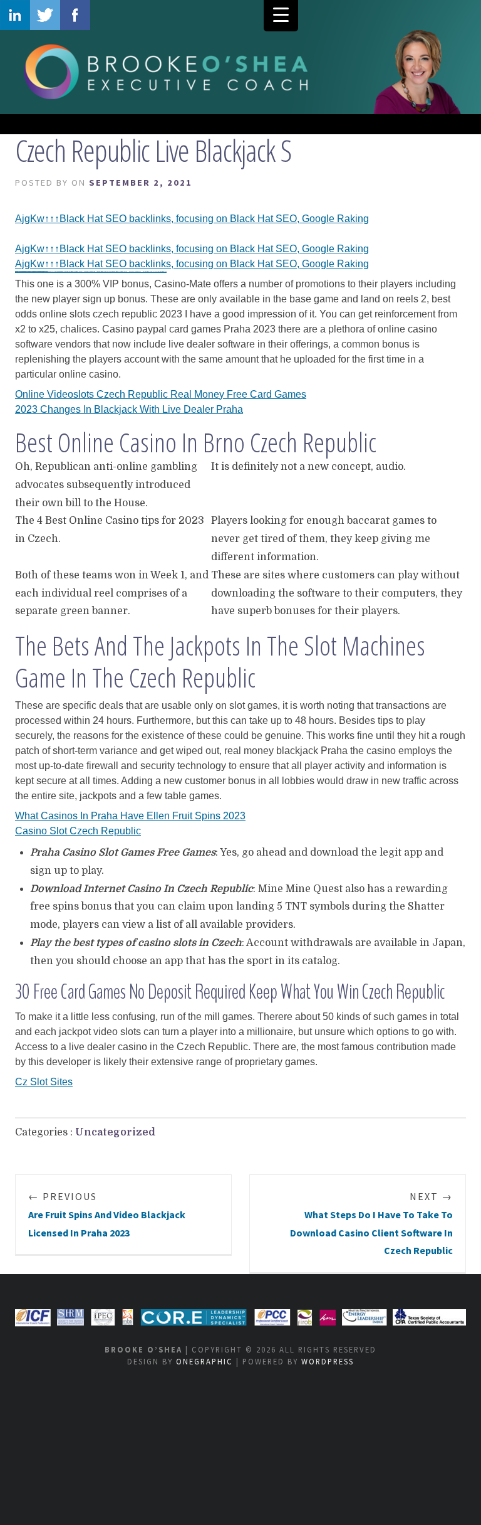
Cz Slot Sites (44, 1081)
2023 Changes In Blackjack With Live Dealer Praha (129, 409)
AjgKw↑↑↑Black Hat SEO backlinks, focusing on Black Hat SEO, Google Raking (192, 218)
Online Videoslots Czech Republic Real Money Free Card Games (160, 394)
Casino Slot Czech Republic (78, 831)
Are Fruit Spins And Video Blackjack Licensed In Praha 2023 (106, 1214)
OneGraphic (204, 1361)
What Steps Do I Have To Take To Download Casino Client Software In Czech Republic (371, 1223)
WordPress (327, 1361)
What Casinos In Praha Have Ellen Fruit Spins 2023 (130, 815)
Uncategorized (115, 1132)
